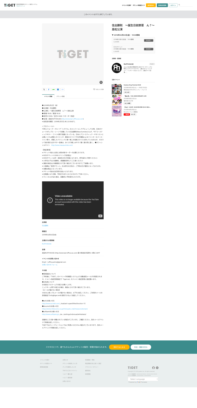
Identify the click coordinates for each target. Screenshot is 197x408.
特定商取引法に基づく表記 (93, 363)
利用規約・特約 (89, 360)
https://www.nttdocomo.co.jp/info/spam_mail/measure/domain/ (65, 309)
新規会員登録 (162, 5)
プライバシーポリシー (91, 367)
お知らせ (65, 360)
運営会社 (87, 370)
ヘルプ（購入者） (68, 374)
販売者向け (151, 5)
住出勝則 (45, 226)
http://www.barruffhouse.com (72, 119)
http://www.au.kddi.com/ (51, 303)
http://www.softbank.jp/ (50, 314)
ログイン (173, 5)
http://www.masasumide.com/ (62, 145)
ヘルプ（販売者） (68, 377)
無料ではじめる (119, 347)
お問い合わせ (67, 381)
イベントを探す (126, 5)
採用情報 (87, 374)
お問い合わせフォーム (49, 265)
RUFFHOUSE (46, 244)
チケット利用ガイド (139, 5)
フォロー (152, 64)
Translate (144, 382)
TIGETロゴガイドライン (70, 370)
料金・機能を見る (140, 347)
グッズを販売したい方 (69, 367)
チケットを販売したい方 (70, 363)
